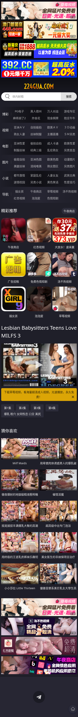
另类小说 (36, 182)
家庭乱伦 (36, 175)
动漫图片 (69, 159)
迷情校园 (19, 182)
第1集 (7, 408)
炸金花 (36, 118)
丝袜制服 (36, 134)
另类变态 (69, 150)
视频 (5, 130)
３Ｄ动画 (69, 127)
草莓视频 (52, 191)
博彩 (5, 114)
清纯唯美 (36, 166)
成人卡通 (52, 143)
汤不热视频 (70, 191)
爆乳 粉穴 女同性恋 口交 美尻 (22, 414)
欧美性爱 (69, 143)
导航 (5, 194)
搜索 (69, 96)
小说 (5, 178)
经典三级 (36, 150)
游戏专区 (69, 111)
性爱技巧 (69, 182)
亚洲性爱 (19, 143)
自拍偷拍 (36, 127)
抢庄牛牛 (69, 118)
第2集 (22, 408)
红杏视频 (19, 198)
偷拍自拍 (36, 143)
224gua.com (39, 86)
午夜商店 (36, 191)
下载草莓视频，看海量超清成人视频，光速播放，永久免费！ (39, 394)
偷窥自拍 (19, 159)
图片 (5, 162)
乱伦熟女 (52, 150)
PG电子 (19, 111)
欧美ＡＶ (52, 127)
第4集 (52, 408)
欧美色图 (52, 159)
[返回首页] (73, 709)
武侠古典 (69, 175)
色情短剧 (52, 198)
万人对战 (52, 111)
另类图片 (69, 166)
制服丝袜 (19, 150)
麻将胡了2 (19, 118)
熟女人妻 (19, 134)
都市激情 (19, 175)
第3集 (37, 408)
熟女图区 (52, 166)
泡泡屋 (36, 198)
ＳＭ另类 (69, 134)
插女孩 (19, 191)
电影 (5, 146)
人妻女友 (52, 175)
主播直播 (52, 134)
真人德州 (36, 111)
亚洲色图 (36, 159)
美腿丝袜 (19, 166)
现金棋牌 (52, 118)
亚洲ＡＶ (19, 127)
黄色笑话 (52, 182)
